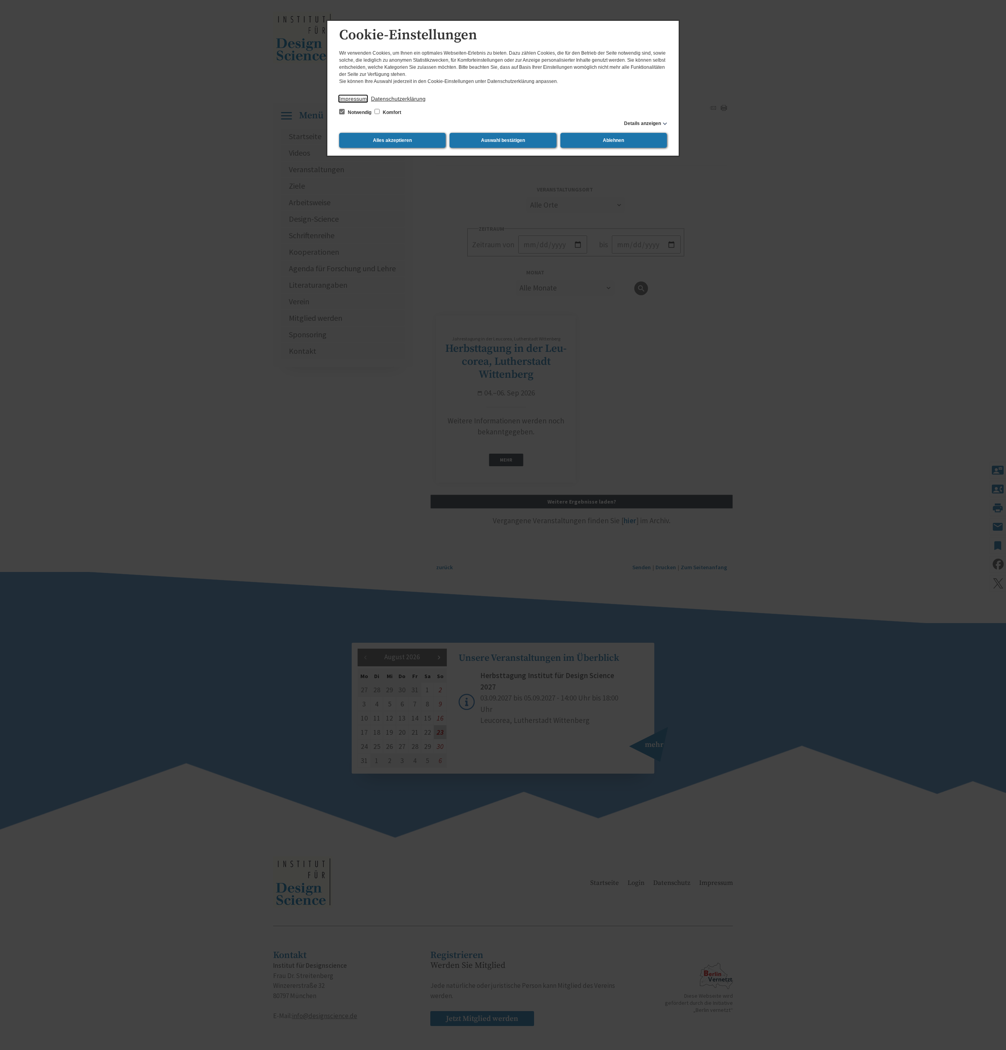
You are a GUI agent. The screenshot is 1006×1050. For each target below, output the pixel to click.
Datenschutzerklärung (398, 99)
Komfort (391, 112)
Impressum (353, 99)
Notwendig (360, 112)
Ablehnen (613, 140)
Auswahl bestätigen (503, 140)
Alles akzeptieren (392, 140)
